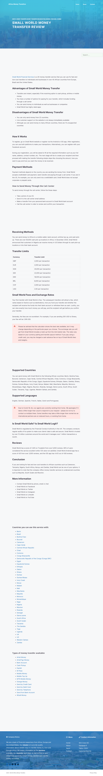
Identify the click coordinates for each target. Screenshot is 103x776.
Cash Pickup (21, 665)
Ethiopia (20, 567)
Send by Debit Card (24, 687)
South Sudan (21, 621)
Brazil (19, 534)
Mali (18, 588)
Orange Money (22, 682)
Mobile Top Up (22, 676)
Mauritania (20, 591)
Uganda (19, 632)
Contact (92, 4)
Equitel (19, 668)
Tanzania (53, 19)
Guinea (19, 575)
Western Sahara (22, 640)
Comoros (20, 553)
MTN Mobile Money (24, 679)
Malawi (19, 586)
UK (18, 634)
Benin (19, 531)
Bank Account (22, 663)
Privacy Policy (93, 772)
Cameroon (20, 542)
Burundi (19, 539)
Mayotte (20, 594)
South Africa (21, 618)
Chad (19, 550)
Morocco (20, 596)
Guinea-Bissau (22, 577)
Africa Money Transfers (17, 4)
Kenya (14, 19)
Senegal (20, 613)
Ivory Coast (21, 580)
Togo (18, 629)
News (84, 4)
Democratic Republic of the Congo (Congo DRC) (34, 558)
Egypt (19, 561)
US (18, 637)
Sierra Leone (21, 615)
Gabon (19, 569)
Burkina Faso (21, 537)
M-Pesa (19, 671)
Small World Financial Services (23, 77)
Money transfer (21, 19)
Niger (19, 602)
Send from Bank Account (26, 692)
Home (77, 4)
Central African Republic (25, 548)
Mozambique (21, 599)
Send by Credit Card (24, 684)
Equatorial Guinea (23, 564)
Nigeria (48, 19)
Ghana (19, 572)
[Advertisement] (46, 63)
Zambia (59, 19)
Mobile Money (22, 673)
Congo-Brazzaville (23, 556)
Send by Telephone (24, 690)
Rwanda (19, 610)
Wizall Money (21, 695)
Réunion (20, 607)
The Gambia (21, 626)
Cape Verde (21, 545)
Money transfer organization (36, 19)
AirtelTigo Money (23, 660)
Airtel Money (21, 657)
